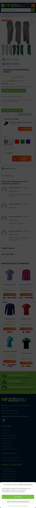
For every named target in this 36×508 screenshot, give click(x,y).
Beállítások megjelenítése (18, 502)
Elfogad (18, 497)
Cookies (10, 505)
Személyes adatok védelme (20, 505)
